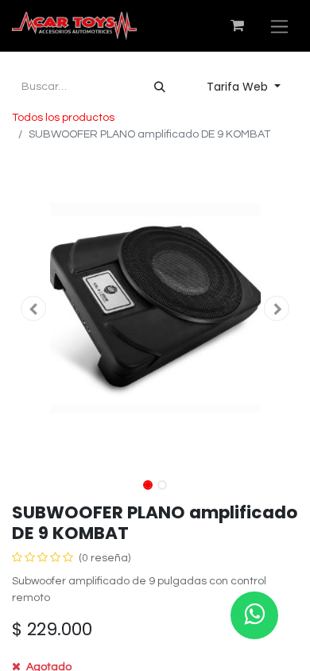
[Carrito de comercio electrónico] (236, 25)
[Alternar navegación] (279, 25)
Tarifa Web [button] (239, 87)
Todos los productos (63, 117)
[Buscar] (160, 87)
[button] (33, 308)
